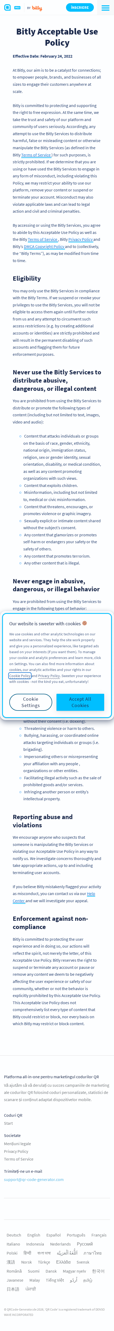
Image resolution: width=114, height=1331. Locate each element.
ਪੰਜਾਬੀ (30, 1289)
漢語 (11, 1262)
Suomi (34, 1271)
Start (8, 1123)
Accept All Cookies (80, 702)
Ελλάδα (63, 1262)
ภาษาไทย (93, 1253)
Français (99, 1235)
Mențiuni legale (17, 1143)
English (33, 1235)
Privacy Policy (80, 239)
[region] (57, 665)
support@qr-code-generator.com (34, 1179)
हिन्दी (27, 1253)
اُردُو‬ (73, 1280)
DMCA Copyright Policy (44, 246)
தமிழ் (87, 1280)
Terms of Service (36, 154)
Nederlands (60, 1244)
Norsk (26, 1262)
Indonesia (35, 1244)
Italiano (13, 1244)
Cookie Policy (19, 675)
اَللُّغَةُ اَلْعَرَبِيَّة (67, 1253)
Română (14, 1271)
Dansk (51, 1271)
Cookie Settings (30, 702)
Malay (34, 1280)
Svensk (83, 1262)
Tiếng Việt (55, 1280)
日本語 (13, 1289)
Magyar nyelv (74, 1271)
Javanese (15, 1280)
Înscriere (80, 7)
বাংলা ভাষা (44, 1253)
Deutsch (14, 1235)
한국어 (98, 1271)
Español (53, 1235)
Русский (85, 1244)
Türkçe (44, 1262)
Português (76, 1235)
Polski (12, 1253)
